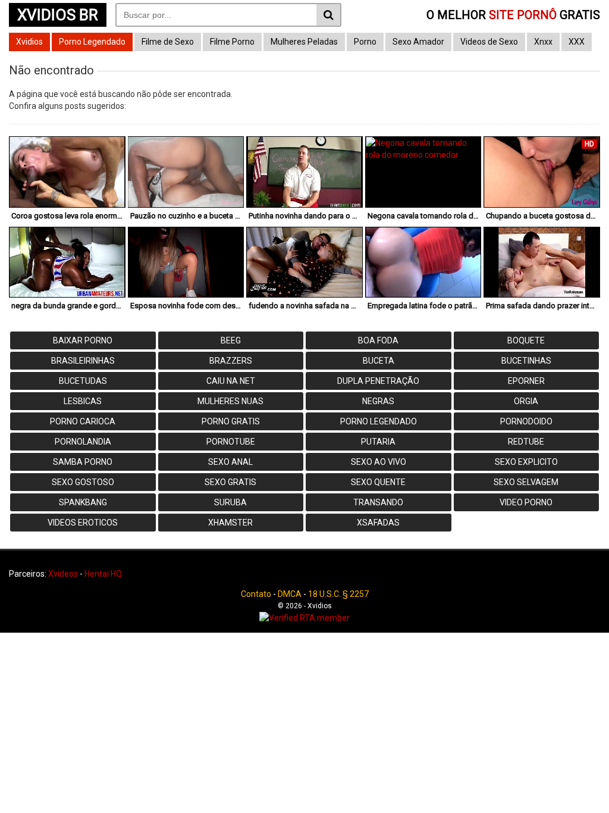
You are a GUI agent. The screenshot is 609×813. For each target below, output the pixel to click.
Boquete (526, 340)
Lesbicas (83, 401)
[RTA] (304, 618)
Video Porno (526, 502)
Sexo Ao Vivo (378, 462)
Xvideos (63, 574)
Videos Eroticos (83, 522)
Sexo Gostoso (83, 482)
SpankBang (83, 502)
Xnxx (543, 41)
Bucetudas (83, 381)
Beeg (231, 340)
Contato (256, 594)
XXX (577, 41)
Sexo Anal (230, 462)
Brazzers (230, 360)
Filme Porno (232, 41)
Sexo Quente (378, 482)
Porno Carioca (82, 421)
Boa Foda (378, 340)
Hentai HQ (103, 574)
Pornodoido (526, 421)
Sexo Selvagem (526, 482)
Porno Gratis (231, 421)
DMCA (290, 594)
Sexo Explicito (526, 462)
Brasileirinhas (83, 360)
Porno (365, 41)
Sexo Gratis (230, 482)
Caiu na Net (230, 381)
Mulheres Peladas (304, 41)
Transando (378, 502)
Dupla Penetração (378, 381)
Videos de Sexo (489, 41)
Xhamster (230, 522)
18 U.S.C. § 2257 (338, 594)
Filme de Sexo (168, 41)
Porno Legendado (92, 41)
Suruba (230, 502)
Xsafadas (378, 522)
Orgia (526, 401)
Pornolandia (83, 441)
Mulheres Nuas (230, 401)
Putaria (378, 441)
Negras (378, 401)
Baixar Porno (82, 340)
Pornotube (230, 441)
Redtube (526, 441)
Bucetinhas (526, 360)
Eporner (526, 381)
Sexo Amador (418, 41)
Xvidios (29, 41)
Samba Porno (82, 462)
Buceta (378, 360)
